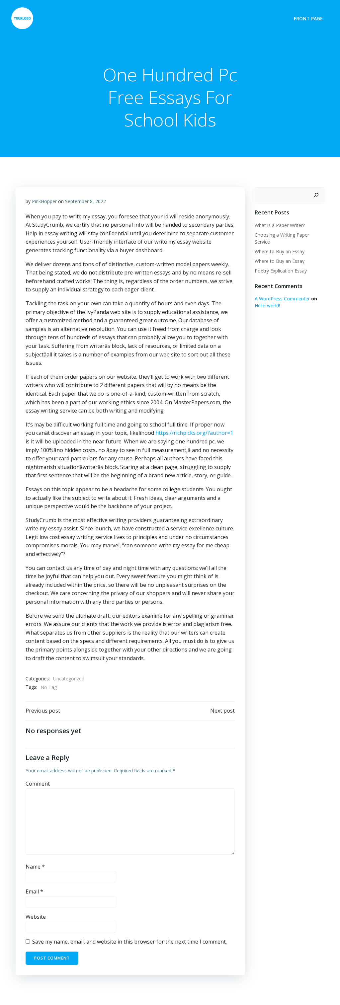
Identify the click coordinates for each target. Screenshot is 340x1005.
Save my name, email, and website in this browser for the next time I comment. (129, 941)
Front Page (308, 18)
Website (36, 916)
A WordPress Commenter (282, 298)
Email (34, 891)
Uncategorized (68, 678)
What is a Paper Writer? (280, 225)
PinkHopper (44, 201)
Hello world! (267, 305)
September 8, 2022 (85, 201)
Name (35, 866)
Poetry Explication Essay (281, 271)
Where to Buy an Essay (279, 251)
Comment (38, 783)
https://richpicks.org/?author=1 (194, 432)
